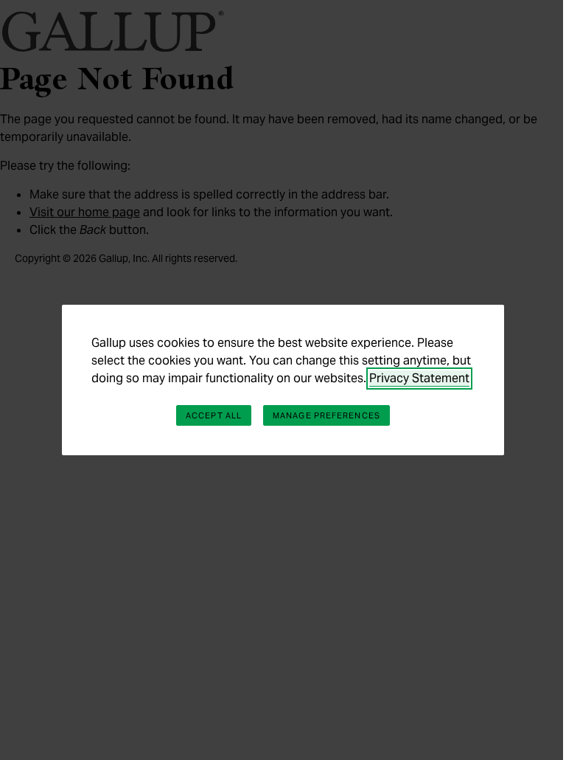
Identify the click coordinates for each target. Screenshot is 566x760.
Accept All (214, 415)
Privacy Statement (419, 378)
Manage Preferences (326, 415)
